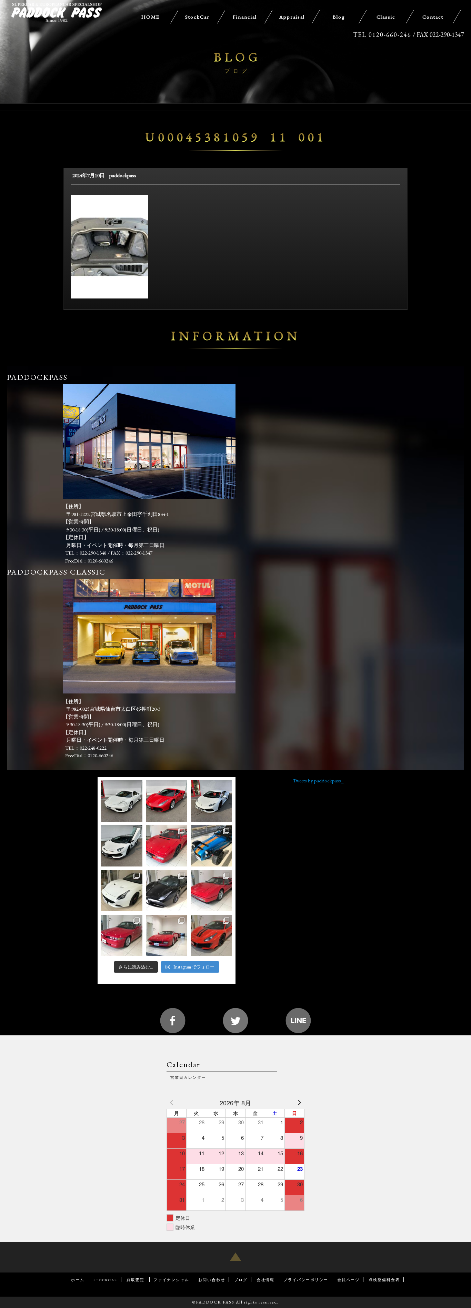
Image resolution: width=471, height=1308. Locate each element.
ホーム (77, 1279)
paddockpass (122, 175)
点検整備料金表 (384, 1279)
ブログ (241, 1279)
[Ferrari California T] (121, 890)
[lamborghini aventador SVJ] (121, 845)
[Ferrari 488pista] (211, 935)
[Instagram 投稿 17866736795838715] (166, 890)
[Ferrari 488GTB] (166, 801)
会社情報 (265, 1279)
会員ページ (348, 1279)
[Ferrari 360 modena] (121, 801)
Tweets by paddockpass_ (318, 780)
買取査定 (136, 1279)
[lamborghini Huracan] (211, 801)
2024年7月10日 (88, 175)
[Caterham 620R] (211, 845)
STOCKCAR (105, 1279)
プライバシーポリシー (305, 1279)
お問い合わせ (211, 1279)
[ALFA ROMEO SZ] (121, 935)
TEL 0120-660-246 (382, 35)
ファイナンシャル (171, 1279)
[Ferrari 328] (211, 890)
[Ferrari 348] (166, 935)
